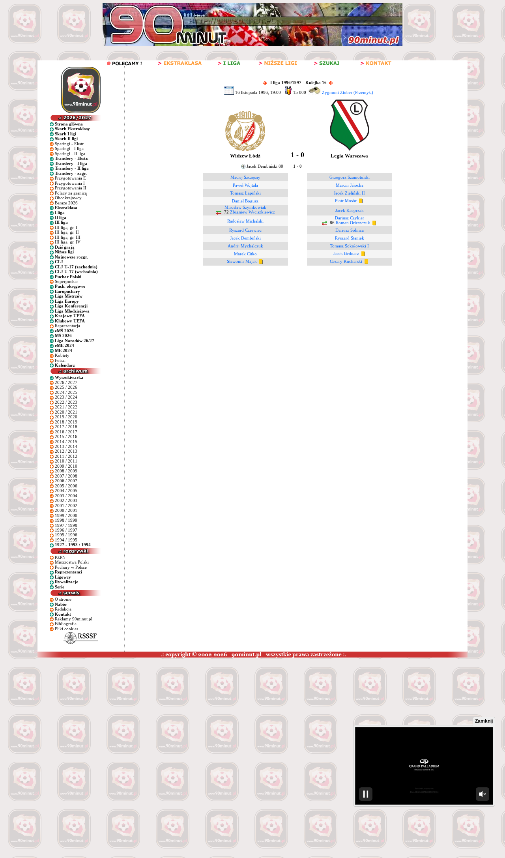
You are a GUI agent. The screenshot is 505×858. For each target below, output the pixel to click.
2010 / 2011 (66, 461)
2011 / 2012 (66, 456)
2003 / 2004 (66, 495)
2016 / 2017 (66, 431)
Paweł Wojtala (245, 185)
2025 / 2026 (66, 387)
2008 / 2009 (66, 470)
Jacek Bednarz (346, 253)
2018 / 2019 (66, 422)
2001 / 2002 (66, 505)
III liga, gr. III (67, 237)
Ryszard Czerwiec (245, 230)
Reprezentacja (67, 325)
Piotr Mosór (346, 200)
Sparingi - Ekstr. (69, 143)
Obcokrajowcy (68, 197)
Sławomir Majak (242, 261)
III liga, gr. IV (67, 242)
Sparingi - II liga (70, 153)
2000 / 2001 (66, 510)
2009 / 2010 (66, 466)
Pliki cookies (66, 628)
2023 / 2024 (66, 397)
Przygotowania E (70, 178)
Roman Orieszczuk (353, 223)
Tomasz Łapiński (245, 193)
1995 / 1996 (66, 534)
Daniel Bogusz (245, 201)
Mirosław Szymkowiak (245, 207)
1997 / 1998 (66, 525)
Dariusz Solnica (349, 230)
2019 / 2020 (66, 416)
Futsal (60, 360)
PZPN (60, 557)
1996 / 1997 (66, 530)
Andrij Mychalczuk (245, 246)
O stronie (63, 599)
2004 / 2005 (66, 490)
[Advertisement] (151, 717)
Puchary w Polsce (71, 567)
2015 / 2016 (66, 436)
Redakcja (63, 609)
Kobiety (62, 355)
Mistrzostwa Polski (72, 562)
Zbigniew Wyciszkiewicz (252, 212)
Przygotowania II (70, 187)
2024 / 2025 (66, 392)
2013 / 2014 (66, 446)
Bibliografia (66, 623)
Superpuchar (66, 281)
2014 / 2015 (66, 441)
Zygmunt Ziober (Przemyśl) (347, 92)
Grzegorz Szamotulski (349, 177)
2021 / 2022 (66, 407)
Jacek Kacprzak (349, 210)
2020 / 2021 (66, 412)
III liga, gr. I (66, 227)
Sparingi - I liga (69, 148)
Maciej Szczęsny (245, 177)
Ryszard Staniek (349, 238)
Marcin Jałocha (349, 185)
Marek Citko (245, 253)
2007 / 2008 (66, 476)
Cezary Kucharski (346, 261)
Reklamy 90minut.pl (73, 618)
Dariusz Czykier (349, 217)
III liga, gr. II (67, 232)
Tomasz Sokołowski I (349, 246)
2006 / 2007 (66, 480)
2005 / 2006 (66, 485)
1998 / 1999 (66, 520)
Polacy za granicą (71, 193)
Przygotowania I (70, 183)
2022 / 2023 (66, 402)
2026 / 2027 (66, 382)
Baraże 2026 (66, 202)
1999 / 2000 (66, 515)
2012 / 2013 (66, 451)
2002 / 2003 (66, 500)
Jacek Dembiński (245, 238)
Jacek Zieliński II (349, 193)
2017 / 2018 (66, 426)
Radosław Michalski (245, 221)
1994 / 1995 (66, 540)
